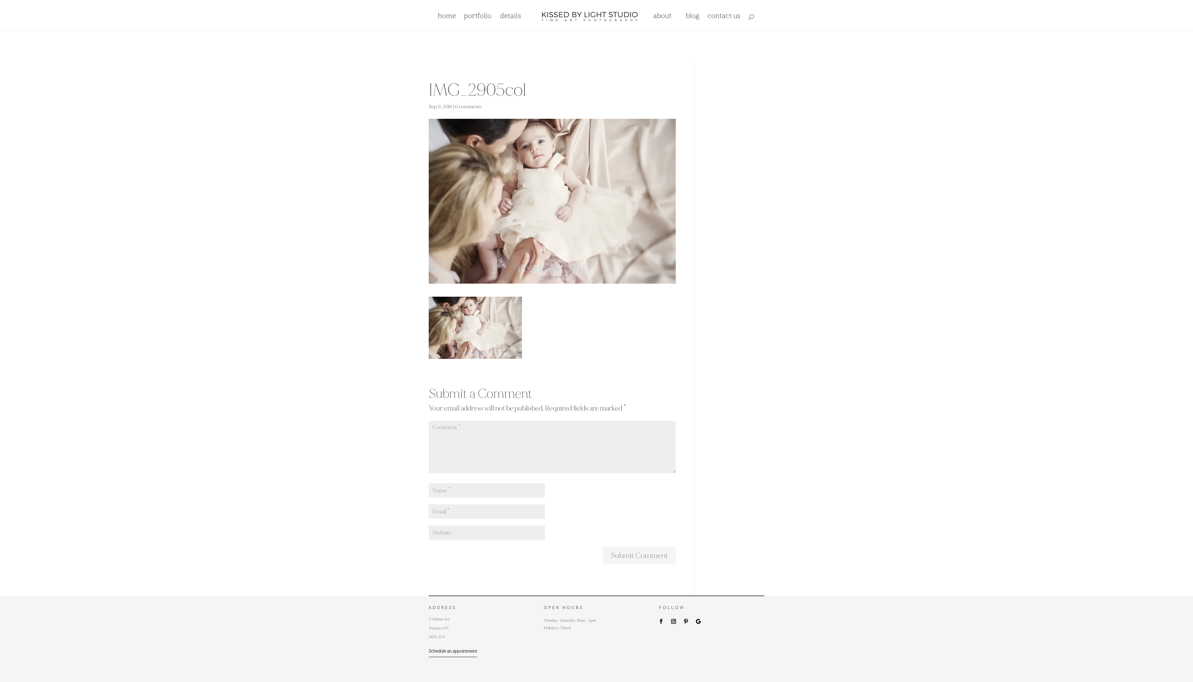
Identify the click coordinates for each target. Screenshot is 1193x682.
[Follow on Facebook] (661, 621)
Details (510, 17)
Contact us (724, 17)
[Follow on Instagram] (674, 621)
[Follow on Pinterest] (686, 621)
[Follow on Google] (698, 621)
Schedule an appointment (453, 651)
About (662, 17)
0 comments (468, 107)
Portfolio (478, 17)
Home (447, 17)
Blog (693, 17)
